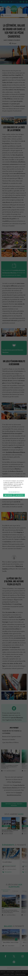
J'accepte (20, 495)
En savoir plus (14, 492)
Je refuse (9, 495)
